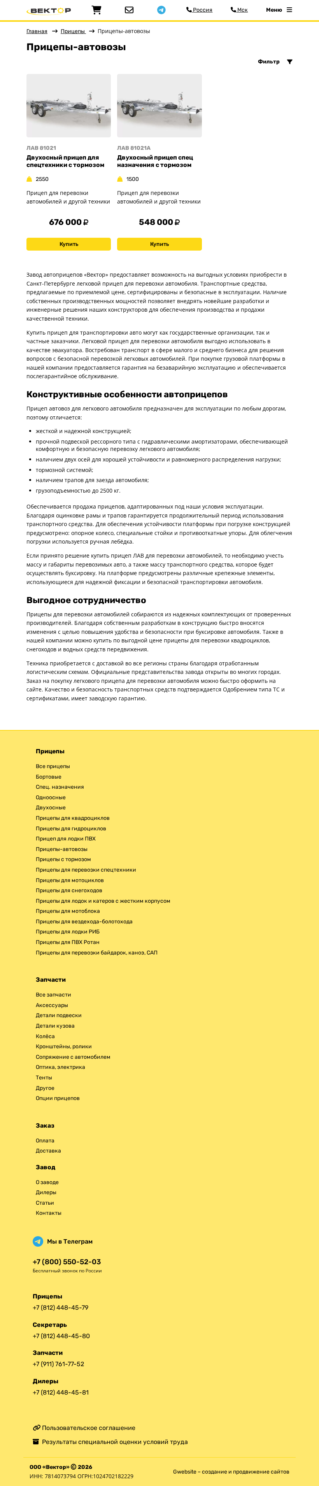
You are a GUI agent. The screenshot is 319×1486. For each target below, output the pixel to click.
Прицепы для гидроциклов (71, 828)
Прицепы (73, 31)
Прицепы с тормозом (63, 859)
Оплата (45, 1140)
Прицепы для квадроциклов (73, 818)
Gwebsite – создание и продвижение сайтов (231, 1471)
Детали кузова (55, 1026)
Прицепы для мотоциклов (70, 880)
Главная (36, 31)
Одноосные (51, 797)
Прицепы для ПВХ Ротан (68, 942)
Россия (202, 10)
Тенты (44, 1077)
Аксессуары (52, 1005)
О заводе (47, 1182)
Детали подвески (59, 1015)
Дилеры (46, 1192)
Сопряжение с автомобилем (73, 1057)
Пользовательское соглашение (87, 1428)
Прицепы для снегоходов (69, 890)
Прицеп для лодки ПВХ (66, 838)
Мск (242, 10)
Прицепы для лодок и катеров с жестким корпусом (103, 901)
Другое (45, 1088)
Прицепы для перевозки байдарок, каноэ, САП (97, 952)
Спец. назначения (60, 787)
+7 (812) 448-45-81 (61, 1392)
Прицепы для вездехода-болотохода (84, 921)
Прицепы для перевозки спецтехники (86, 870)
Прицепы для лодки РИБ (68, 931)
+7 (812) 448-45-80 (61, 1336)
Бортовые (48, 777)
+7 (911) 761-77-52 (58, 1364)
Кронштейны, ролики (64, 1046)
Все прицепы (53, 766)
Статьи (45, 1203)
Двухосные (51, 807)
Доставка (48, 1150)
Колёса (45, 1036)
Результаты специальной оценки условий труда (113, 1442)
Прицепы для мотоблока (68, 911)
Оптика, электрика (60, 1067)
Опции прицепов (58, 1098)
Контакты (48, 1213)
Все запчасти (53, 994)
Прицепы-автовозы (62, 849)
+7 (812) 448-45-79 (60, 1307)
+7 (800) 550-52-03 (67, 1262)
